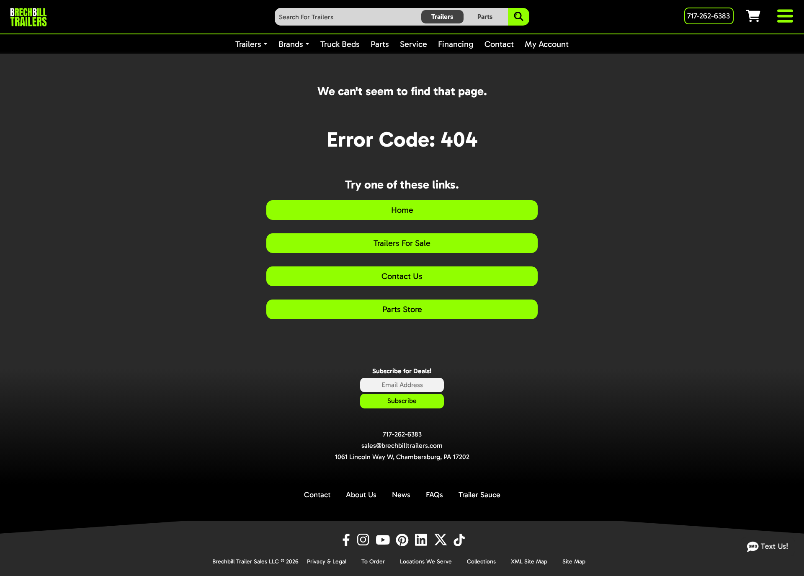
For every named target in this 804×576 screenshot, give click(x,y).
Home (402, 210)
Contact (317, 494)
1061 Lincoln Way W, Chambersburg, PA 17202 (402, 457)
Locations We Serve (426, 561)
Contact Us (402, 276)
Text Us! (773, 546)
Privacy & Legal (326, 561)
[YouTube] (384, 540)
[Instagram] (364, 540)
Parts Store (402, 309)
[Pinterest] (403, 540)
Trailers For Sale (402, 243)
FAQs (434, 494)
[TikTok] (460, 540)
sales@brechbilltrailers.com (402, 445)
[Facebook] (345, 540)
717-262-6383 (402, 434)
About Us (361, 494)
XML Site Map (529, 561)
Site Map (573, 561)
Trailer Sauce (479, 494)
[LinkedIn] (422, 540)
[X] (441, 540)
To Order (373, 561)
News (401, 494)
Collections (481, 561)
